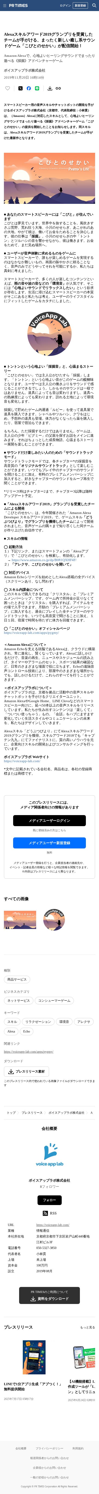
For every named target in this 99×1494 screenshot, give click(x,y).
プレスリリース (32, 1112)
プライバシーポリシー (49, 1448)
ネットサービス (18, 1000)
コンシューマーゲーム (54, 1000)
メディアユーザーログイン (49, 820)
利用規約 (78, 1448)
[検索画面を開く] (94, 5)
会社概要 (20, 1448)
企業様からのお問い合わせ (49, 1468)
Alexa (11, 1031)
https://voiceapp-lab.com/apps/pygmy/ (31, 633)
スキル (12, 1022)
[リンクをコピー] (58, 88)
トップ (11, 1112)
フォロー (49, 1200)
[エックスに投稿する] (20, 88)
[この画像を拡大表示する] (20, 920)
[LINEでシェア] (37, 88)
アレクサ (83, 1022)
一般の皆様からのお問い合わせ (49, 1477)
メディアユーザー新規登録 (49, 843)
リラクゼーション (38, 1022)
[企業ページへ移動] (49, 1156)
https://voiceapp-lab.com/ (22, 761)
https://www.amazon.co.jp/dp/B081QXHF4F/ (44, 560)
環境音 (64, 1022)
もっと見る (87, 1327)
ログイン (65, 5)
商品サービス (17, 979)
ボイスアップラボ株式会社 (66, 1112)
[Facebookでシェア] (28, 88)
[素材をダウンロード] (50, 88)
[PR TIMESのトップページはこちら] (18, 5)
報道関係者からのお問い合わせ (49, 1458)
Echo (26, 1031)
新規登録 (80, 5)
